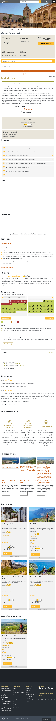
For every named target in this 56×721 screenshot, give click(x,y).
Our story (28, 688)
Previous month (6, 318)
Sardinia (22, 470)
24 (17, 308)
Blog (14, 704)
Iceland (51, 469)
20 (3, 308)
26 (25, 308)
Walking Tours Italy (25, 467)
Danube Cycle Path (6, 701)
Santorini (44, 479)
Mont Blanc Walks (5, 688)
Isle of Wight (45, 469)
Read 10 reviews (27, 112)
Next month (48, 318)
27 (3, 311)
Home (2, 29)
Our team (28, 690)
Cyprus (39, 479)
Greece (39, 472)
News (14, 696)
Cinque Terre (28, 470)
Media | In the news (31, 694)
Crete (48, 470)
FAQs (14, 688)
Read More (7, 344)
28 (6, 311)
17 (17, 306)
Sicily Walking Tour (10, 467)
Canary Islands (45, 472)
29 (10, 311)
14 (6, 306)
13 (3, 306)
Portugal (44, 476)
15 (10, 306)
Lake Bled (48, 477)
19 (25, 306)
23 (14, 308)
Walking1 (9, 29)
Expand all (6, 144)
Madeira (49, 476)
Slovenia (43, 477)
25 (21, 308)
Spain (38, 477)
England (39, 469)
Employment (29, 696)
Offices (27, 692)
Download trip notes (28, 71)
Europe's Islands (46, 467)
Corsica (39, 474)
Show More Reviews (7, 404)
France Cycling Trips (6, 710)
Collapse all (14, 144)
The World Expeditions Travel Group (30, 699)
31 (52, 311)
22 (10, 308)
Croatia (39, 476)
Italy (5, 29)
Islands (39, 467)
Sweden (50, 473)
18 (21, 306)
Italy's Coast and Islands (29, 466)
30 (14, 311)
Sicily (3, 467)
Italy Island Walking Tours (26, 468)
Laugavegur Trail (41, 470)
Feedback (15, 702)
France (43, 474)
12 (25, 303)
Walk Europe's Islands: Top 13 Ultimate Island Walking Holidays (44, 482)
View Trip (6, 553)
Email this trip (29, 74)
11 (21, 303)
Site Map (15, 700)
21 (6, 308)
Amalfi (33, 470)
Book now (45, 43)
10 (17, 303)
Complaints (16, 698)
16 (14, 306)
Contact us (16, 690)
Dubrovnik (48, 474)
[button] (49, 24)
